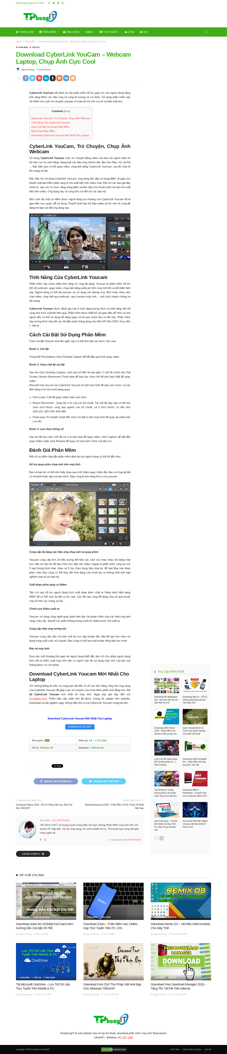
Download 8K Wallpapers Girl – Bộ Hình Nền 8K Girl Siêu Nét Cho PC (166, 700)
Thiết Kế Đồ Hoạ (41, 917)
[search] (206, 32)
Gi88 (130, 1037)
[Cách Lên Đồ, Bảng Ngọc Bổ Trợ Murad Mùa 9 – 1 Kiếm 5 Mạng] (166, 747)
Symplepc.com (38, 698)
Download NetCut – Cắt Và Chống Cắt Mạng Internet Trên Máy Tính (195, 700)
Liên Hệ (207, 1049)
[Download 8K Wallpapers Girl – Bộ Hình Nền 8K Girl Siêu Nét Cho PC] (166, 685)
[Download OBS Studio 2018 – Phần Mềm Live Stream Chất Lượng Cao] (166, 716)
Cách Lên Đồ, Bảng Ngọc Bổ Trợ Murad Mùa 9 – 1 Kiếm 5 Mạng (166, 762)
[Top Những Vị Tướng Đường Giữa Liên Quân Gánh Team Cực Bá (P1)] (166, 779)
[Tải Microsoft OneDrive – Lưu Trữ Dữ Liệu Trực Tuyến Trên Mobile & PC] (46, 961)
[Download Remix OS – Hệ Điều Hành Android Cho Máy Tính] (181, 901)
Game (88, 32)
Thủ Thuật (110, 32)
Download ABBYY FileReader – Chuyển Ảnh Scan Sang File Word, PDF (195, 793)
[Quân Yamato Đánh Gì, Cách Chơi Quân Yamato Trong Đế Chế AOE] (195, 716)
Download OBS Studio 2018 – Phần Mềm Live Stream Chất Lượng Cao (165, 731)
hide (67, 111)
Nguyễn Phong (27, 69)
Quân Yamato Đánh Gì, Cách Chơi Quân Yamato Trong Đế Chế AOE (194, 731)
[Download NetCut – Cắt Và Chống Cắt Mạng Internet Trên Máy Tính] (195, 685)
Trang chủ (26, 32)
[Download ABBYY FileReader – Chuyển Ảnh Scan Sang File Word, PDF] (195, 779)
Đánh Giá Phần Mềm (43, 131)
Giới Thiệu (174, 1049)
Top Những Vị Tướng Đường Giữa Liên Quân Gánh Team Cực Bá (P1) (165, 793)
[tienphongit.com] (113, 1019)
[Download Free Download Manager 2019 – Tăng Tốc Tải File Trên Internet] (181, 961)
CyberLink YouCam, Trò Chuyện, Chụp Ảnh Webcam (61, 118)
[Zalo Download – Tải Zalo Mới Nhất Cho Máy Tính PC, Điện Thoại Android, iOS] (166, 810)
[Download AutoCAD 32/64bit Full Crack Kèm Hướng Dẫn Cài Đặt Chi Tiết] (46, 901)
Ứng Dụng (73, 32)
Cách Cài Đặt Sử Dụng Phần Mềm (50, 126)
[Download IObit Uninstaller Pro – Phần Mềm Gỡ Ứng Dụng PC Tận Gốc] (195, 747)
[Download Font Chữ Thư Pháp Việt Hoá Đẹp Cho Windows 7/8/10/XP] (113, 961)
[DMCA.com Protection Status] (113, 1049)
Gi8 (145, 32)
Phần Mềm (49, 32)
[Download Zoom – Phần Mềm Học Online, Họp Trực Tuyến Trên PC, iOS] (113, 901)
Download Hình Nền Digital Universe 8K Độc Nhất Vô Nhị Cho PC (195, 824)
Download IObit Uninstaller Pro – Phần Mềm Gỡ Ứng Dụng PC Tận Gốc (195, 762)
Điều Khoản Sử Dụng (192, 1049)
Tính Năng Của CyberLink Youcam (50, 122)
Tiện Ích (36, 47)
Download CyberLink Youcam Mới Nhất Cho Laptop (60, 135)
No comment (45, 69)
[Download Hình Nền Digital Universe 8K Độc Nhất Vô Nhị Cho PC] (195, 810)
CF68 (131, 32)
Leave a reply (31, 853)
